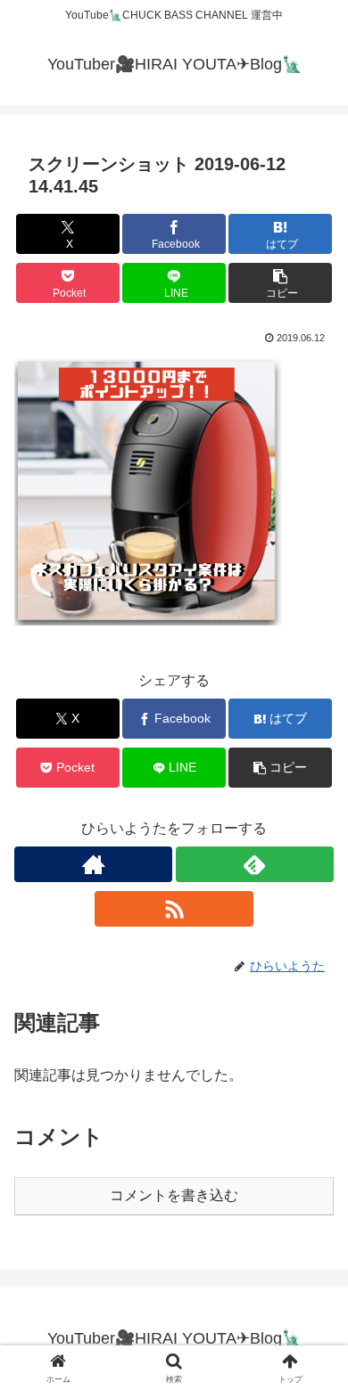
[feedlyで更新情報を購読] (255, 864)
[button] (280, 283)
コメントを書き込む (174, 1195)
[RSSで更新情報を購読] (174, 909)
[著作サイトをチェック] (93, 864)
